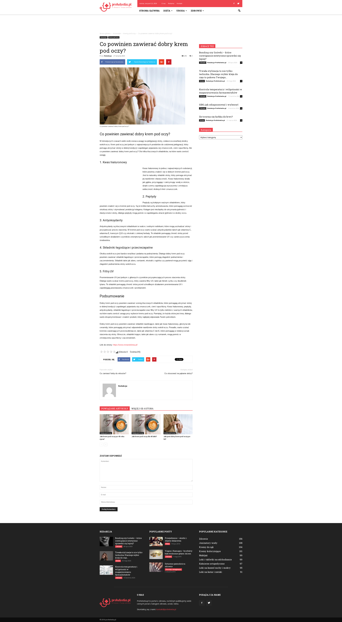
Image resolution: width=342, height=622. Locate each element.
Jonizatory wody (208, 543)
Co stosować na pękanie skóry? (178, 373)
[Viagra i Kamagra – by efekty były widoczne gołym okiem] (156, 554)
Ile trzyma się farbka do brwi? (216, 116)
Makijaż (203, 555)
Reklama (171, 3)
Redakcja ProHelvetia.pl (216, 63)
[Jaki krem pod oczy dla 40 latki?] (146, 424)
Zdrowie (196, 10)
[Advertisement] (171, 23)
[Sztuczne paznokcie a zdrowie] (156, 567)
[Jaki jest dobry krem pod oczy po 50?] (178, 424)
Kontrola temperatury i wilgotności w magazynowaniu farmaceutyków (220, 91)
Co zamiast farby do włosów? (113, 373)
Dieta (166, 10)
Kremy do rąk (206, 547)
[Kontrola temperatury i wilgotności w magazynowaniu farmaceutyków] (106, 570)
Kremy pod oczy (114, 37)
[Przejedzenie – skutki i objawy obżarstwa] (156, 541)
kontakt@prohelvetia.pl (166, 609)
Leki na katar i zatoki (210, 572)
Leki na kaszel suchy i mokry (215, 567)
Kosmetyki (103, 37)
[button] (239, 10)
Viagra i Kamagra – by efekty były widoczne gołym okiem (178, 552)
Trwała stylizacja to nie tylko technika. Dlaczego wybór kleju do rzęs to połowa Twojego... (218, 74)
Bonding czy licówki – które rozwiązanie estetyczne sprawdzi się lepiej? (220, 55)
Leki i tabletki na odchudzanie (215, 559)
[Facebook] (234, 3)
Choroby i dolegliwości (173, 569)
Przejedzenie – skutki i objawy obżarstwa (176, 539)
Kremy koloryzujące (210, 551)
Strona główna (149, 10)
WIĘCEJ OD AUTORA (142, 408)
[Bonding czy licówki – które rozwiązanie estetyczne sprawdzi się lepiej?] (106, 541)
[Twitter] (238, 3)
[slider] (108, 351)
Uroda (180, 10)
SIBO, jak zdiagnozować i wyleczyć (218, 104)
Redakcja (108, 56)
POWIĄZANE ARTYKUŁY (114, 408)
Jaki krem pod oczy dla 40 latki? (144, 436)
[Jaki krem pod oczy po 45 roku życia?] (114, 424)
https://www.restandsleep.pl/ (125, 345)
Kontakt (179, 3)
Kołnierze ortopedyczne (212, 563)
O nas (164, 3)
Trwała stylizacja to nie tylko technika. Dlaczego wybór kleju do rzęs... (128, 555)
